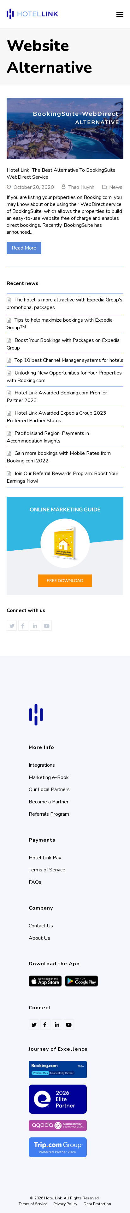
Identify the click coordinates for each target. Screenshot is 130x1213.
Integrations (42, 765)
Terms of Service (47, 869)
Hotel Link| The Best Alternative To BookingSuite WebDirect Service (61, 174)
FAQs (35, 882)
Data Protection (97, 1203)
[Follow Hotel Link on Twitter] (12, 626)
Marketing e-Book (49, 777)
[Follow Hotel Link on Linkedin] (35, 626)
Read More (24, 247)
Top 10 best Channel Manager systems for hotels (69, 360)
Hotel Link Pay (45, 857)
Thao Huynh (81, 187)
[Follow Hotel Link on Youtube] (47, 626)
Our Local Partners (49, 789)
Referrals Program (49, 814)
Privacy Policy (65, 1203)
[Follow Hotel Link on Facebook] (23, 626)
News (115, 187)
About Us (39, 938)
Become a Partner (48, 801)
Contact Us (41, 925)
